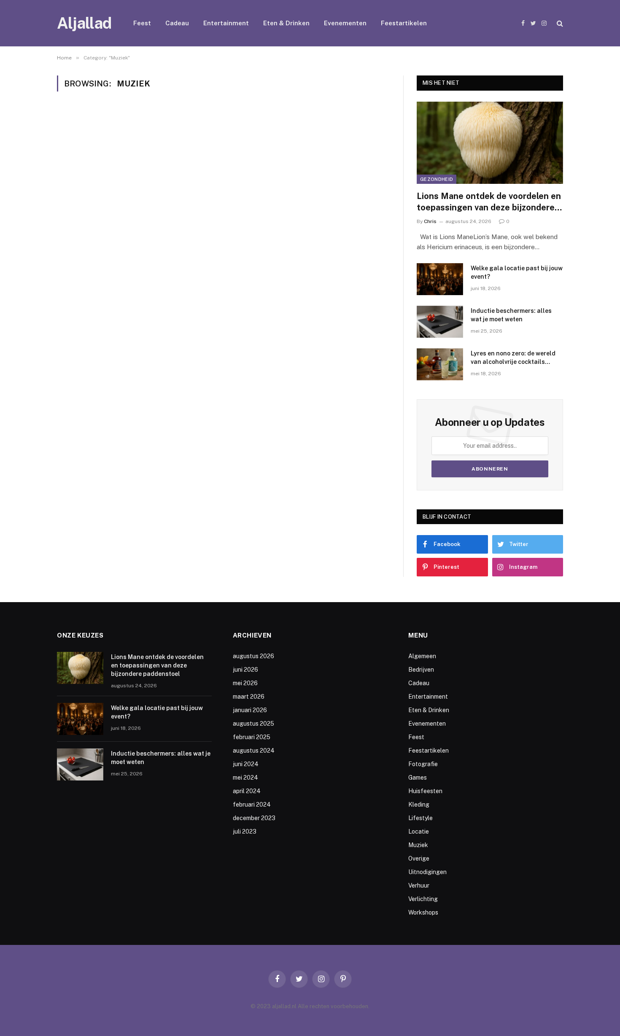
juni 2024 (246, 764)
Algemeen (422, 656)
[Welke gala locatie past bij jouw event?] (440, 279)
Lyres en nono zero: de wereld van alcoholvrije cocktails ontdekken (513, 358)
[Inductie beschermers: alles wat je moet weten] (440, 322)
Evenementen (345, 23)
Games (417, 777)
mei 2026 (245, 683)
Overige (418, 858)
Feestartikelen (404, 23)
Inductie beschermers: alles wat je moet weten (511, 315)
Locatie (418, 831)
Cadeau (177, 23)
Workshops (423, 912)
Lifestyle (420, 818)
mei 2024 (245, 777)
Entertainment (226, 23)
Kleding (418, 804)
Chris (430, 221)
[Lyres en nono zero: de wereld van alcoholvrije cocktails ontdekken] (440, 364)
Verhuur (418, 885)
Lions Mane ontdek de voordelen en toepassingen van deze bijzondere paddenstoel (489, 202)
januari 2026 (250, 710)
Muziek (418, 845)
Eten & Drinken (286, 23)
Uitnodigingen (427, 872)
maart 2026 (248, 696)
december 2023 (254, 818)
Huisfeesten (425, 791)
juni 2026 (245, 669)
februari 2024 (252, 804)
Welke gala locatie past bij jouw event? (517, 272)
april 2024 (247, 791)
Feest (142, 23)
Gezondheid (436, 179)
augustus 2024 (254, 750)
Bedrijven (421, 669)
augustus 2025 (253, 723)
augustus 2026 (253, 656)
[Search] (559, 23)
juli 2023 (244, 831)
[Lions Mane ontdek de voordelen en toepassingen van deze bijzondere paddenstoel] (490, 143)
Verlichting (423, 899)
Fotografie (423, 764)
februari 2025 (251, 737)
